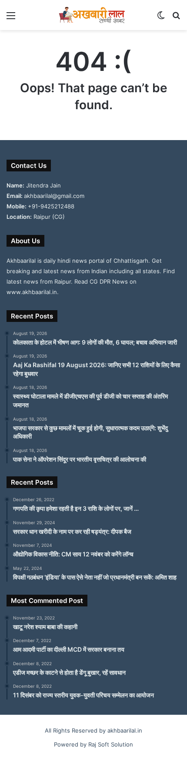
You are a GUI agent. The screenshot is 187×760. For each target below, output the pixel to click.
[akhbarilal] (93, 15)
